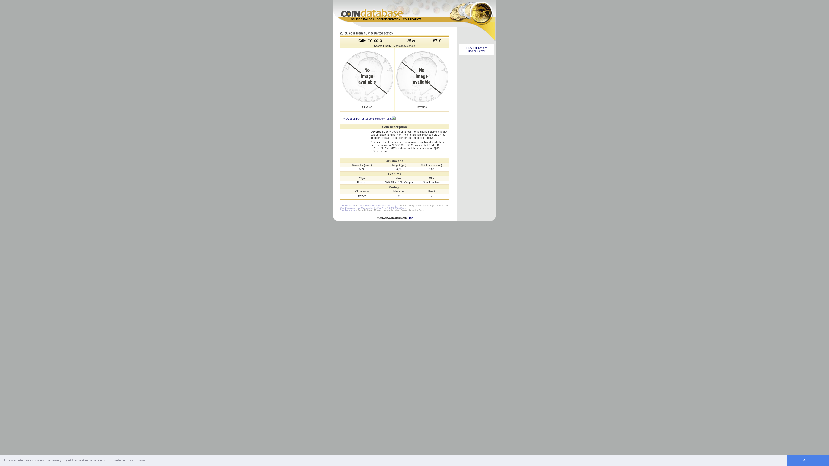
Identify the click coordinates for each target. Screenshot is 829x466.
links (411, 218)
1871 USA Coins (397, 208)
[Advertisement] (412, 24)
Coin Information (388, 19)
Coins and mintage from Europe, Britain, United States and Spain (372, 13)
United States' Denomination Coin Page (377, 205)
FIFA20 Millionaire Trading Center (476, 50)
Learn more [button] (136, 460)
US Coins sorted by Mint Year (372, 208)
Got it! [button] (808, 460)
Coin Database (347, 205)
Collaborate (412, 19)
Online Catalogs (362, 19)
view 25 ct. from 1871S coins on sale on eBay (368, 118)
